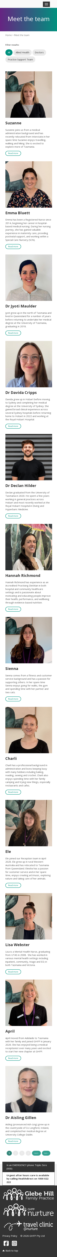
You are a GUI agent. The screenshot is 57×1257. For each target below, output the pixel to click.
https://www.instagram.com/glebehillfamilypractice (14, 1243)
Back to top (12, 1250)
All (9, 52)
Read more (13, 153)
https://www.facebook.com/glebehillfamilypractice (6, 1243)
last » (46, 1153)
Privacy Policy (9, 1235)
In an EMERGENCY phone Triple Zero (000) (26, 1166)
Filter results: (12, 45)
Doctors (39, 52)
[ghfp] (28, 1194)
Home (8, 35)
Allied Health (22, 52)
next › (36, 1153)
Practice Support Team (20, 59)
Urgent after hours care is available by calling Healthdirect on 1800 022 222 (27, 1179)
